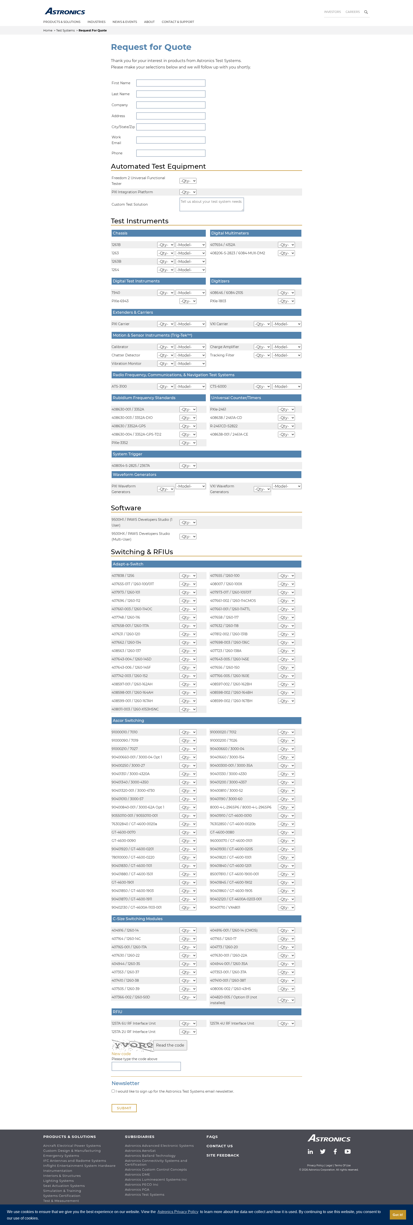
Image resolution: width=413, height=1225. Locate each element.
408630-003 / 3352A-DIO (132, 418)
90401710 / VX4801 (225, 907)
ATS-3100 (119, 386)
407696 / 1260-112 (126, 601)
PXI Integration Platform (132, 192)
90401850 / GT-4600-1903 (133, 891)
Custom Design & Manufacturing (72, 1150)
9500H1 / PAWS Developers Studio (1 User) (142, 522)
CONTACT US (219, 1146)
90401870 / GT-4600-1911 (132, 899)
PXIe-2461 (218, 409)
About (149, 22)
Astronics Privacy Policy (178, 1212)
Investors (332, 12)
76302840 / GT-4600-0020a (134, 824)
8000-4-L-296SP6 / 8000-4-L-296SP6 (241, 807)
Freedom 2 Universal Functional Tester (138, 181)
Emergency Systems (61, 1155)
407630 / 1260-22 (126, 955)
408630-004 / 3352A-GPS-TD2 (136, 434)
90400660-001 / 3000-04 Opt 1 (137, 757)
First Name (121, 83)
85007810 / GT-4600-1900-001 (234, 874)
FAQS (212, 1136)
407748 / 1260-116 (126, 617)
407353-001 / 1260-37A (228, 972)
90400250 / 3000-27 (128, 765)
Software (126, 508)
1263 (115, 253)
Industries (96, 22)
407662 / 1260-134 (126, 642)
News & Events (125, 22)
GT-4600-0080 (222, 832)
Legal (329, 1165)
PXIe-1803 (218, 301)
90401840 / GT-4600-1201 (230, 866)
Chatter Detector (126, 355)
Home (48, 30)
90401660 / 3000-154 (227, 757)
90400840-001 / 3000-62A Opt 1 (138, 807)
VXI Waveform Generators (222, 489)
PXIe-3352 (120, 443)
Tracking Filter (222, 355)
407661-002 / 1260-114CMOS (233, 601)
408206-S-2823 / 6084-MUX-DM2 (237, 253)
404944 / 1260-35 (126, 964)
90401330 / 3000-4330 (228, 774)
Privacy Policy (315, 1165)
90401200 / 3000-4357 (228, 782)
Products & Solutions (61, 22)
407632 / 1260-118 (224, 626)
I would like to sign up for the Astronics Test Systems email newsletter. (174, 1091)
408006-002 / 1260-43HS (230, 989)
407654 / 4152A (222, 245)
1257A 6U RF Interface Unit (134, 1023)
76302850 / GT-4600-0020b (232, 824)
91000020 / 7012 (223, 732)
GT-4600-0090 (124, 841)
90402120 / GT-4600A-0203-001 (236, 899)
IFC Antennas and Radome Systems (74, 1160)
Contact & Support (178, 22)
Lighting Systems (58, 1181)
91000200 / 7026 (223, 740)
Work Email (116, 140)
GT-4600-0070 (124, 832)
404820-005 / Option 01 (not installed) (233, 1000)
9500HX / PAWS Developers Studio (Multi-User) (141, 537)
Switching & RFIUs (142, 552)
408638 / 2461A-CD (226, 418)
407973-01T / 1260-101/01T (230, 592)
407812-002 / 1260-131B (229, 634)
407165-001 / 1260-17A (129, 947)
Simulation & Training (62, 1191)
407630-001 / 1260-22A (228, 955)
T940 (116, 293)
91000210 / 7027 (125, 749)
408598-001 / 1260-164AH (132, 692)
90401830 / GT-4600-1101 (132, 866)
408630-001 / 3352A (128, 409)
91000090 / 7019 (125, 740)
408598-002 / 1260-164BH (231, 692)
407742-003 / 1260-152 (130, 676)
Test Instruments (139, 221)
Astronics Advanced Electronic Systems (159, 1145)
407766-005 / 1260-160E (229, 676)
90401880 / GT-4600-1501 (132, 874)
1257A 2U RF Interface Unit (134, 1032)
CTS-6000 (218, 386)
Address (118, 116)
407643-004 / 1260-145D (132, 659)
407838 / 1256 (123, 575)
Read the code (170, 1045)
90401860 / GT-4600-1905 (231, 891)
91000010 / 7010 (124, 732)
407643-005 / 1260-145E (229, 659)
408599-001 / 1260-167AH (132, 701)
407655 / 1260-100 (224, 575)
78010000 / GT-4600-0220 (133, 857)
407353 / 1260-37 (125, 972)
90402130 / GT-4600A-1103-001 (137, 907)
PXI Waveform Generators (124, 489)
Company (120, 105)
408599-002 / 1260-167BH (231, 701)
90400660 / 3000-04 (227, 749)
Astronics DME (137, 1174)
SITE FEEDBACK (222, 1155)
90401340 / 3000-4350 (130, 782)
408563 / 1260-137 (126, 651)
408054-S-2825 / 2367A (131, 466)
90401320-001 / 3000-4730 (133, 790)
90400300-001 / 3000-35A (231, 765)
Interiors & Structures (62, 1176)
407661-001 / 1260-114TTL (230, 609)
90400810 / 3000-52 (226, 790)
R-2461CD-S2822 (224, 426)
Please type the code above (134, 1059)
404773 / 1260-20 (224, 947)
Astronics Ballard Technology (150, 1155)
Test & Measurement (61, 1201)
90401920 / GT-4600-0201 (133, 849)
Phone (117, 153)
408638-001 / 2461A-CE (229, 434)
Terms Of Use (343, 1165)
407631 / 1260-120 (126, 634)
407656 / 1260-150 (224, 667)
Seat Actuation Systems (64, 1186)
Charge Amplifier (224, 347)
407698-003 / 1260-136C (230, 642)
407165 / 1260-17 (223, 939)
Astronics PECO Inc (141, 1184)
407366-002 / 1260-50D (131, 997)
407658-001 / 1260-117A (130, 626)
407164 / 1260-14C (126, 939)
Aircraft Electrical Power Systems (72, 1145)
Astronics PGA (137, 1189)
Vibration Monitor (126, 363)
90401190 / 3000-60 (226, 799)
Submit (124, 1108)
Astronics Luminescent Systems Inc (156, 1179)
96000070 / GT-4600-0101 (231, 841)
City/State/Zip (121, 127)
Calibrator (120, 347)
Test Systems (66, 30)
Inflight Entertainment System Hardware (79, 1166)
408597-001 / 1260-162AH (132, 684)
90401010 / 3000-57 (127, 799)
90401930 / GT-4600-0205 (231, 849)
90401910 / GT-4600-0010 (231, 815)
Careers (353, 12)
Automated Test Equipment (158, 166)
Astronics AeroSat (140, 1150)
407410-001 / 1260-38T (228, 980)
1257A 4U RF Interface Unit (232, 1023)
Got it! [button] (398, 1215)
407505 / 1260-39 (126, 989)
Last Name (121, 94)
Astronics (65, 11)
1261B (116, 245)
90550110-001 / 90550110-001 (135, 815)
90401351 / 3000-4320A (131, 774)
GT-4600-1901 (123, 882)
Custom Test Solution (130, 204)
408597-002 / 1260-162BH (231, 684)
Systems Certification (62, 1196)
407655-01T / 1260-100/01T (133, 584)
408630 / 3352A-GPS (129, 426)
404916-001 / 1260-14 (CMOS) (234, 930)
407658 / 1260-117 (224, 617)
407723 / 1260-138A (225, 651)
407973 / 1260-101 (126, 592)
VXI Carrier (219, 324)
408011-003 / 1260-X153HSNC (135, 709)
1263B (116, 261)
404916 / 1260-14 (125, 930)
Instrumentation (57, 1171)
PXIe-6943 (120, 301)
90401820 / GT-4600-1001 (230, 857)
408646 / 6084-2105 (226, 293)
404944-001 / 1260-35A (229, 964)
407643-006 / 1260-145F (131, 667)
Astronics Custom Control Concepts (156, 1169)
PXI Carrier (121, 324)
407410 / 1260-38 (125, 980)
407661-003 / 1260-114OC (132, 609)
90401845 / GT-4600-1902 (231, 882)
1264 (115, 270)
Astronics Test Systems (144, 1194)
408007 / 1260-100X (226, 584)
